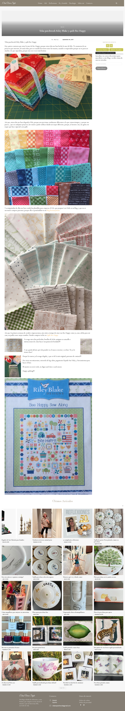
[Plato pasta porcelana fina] (47, 595)
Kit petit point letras (38, 647)
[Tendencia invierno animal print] (47, 523)
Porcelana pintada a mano (102, 683)
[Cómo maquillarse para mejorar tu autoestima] (16, 595)
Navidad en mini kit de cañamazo (73, 683)
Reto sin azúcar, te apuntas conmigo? (13, 577)
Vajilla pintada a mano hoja (71, 647)
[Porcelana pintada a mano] (108, 666)
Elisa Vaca (56, 39)
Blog (62, 27)
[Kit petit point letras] (47, 631)
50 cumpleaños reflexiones (71, 540)
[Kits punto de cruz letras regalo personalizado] (108, 631)
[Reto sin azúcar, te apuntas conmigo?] (16, 560)
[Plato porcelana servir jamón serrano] (108, 560)
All (122, 505)
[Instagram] (111, 45)
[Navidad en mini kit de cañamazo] (78, 666)
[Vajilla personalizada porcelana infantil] (47, 666)
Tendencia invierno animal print (42, 540)
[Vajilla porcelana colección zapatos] (47, 560)
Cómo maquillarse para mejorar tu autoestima (15, 612)
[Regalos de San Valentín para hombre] (16, 523)
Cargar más (62, 687)
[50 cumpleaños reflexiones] (78, 523)
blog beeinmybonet (53, 210)
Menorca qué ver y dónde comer (72, 577)
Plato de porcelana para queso (103, 612)
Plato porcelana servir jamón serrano (105, 577)
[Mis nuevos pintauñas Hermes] (16, 631)
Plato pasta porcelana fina (40, 612)
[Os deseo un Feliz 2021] (16, 666)
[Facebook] (107, 45)
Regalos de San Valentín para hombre (13, 540)
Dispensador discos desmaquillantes (74, 612)
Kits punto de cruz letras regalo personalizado (107, 647)
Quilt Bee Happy (52, 335)
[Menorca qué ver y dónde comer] (78, 560)
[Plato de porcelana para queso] (108, 595)
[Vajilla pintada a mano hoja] (78, 631)
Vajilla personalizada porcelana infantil (44, 683)
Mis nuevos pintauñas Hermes (10, 647)
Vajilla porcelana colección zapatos (42, 577)
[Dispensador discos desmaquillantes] (78, 595)
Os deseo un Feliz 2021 (8, 683)
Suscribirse (101, 68)
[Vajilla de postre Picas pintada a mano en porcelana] (108, 523)
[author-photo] (32, 542)
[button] (116, 3)
